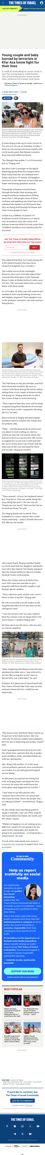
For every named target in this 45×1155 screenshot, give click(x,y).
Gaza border (28, 1082)
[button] (41, 2)
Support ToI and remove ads (34, 8)
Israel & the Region (16, 1080)
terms (32, 252)
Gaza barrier (37, 1082)
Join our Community (10, 8)
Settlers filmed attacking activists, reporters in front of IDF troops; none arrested (31, 1039)
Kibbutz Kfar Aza (8, 1084)
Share (8, 98)
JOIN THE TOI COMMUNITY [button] (22, 1101)
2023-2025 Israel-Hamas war (12, 1082)
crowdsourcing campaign (13, 844)
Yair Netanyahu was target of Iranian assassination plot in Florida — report (31, 1011)
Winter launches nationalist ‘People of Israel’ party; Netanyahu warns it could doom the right (12, 1012)
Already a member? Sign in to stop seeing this (22, 977)
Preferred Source (11, 85)
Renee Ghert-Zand (11, 92)
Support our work (22, 971)
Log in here (29, 1105)
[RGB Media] (17, 1146)
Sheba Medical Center (23, 1084)
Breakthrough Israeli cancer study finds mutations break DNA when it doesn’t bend (12, 1038)
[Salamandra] (34, 1146)
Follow (23, 92)
